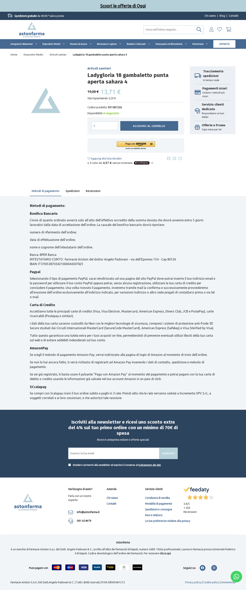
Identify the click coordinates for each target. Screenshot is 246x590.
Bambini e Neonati (136, 44)
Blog (222, 15)
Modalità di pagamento (158, 503)
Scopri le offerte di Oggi (123, 5)
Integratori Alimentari (22, 44)
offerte (224, 44)
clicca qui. (165, 553)
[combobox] (173, 29)
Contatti (233, 15)
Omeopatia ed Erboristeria (168, 44)
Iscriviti (168, 453)
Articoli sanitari (58, 54)
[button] (136, 145)
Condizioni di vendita (157, 497)
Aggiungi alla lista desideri (106, 158)
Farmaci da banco (78, 44)
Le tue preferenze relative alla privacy (167, 520)
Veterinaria (198, 44)
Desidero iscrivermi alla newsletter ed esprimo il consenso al (116, 465)
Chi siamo (210, 15)
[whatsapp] (236, 576)
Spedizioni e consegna (158, 509)
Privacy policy (193, 582)
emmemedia (228, 582)
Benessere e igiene (107, 44)
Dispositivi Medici (51, 44)
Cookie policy (211, 582)
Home (14, 54)
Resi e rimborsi (153, 515)
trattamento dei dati (149, 465)
